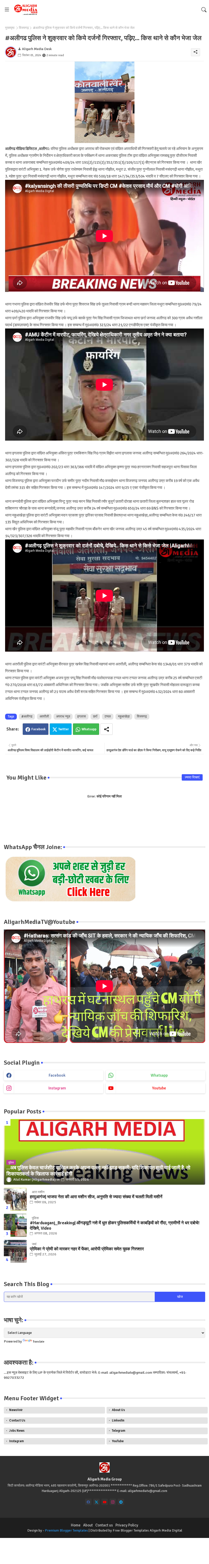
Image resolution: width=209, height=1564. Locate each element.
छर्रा (95, 716)
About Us (118, 1410)
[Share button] (106, 729)
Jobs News (16, 1431)
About (88, 1525)
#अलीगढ (26, 716)
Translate (38, 1341)
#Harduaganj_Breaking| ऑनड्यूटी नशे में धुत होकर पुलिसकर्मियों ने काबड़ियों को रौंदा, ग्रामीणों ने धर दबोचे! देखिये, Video (115, 1225)
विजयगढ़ (24, 28)
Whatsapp (89, 729)
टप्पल (107, 716)
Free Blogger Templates (131, 1530)
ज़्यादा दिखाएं (192, 777)
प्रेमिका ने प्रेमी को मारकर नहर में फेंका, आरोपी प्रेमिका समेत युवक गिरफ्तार (87, 1249)
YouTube (118, 1441)
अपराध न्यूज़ (63, 716)
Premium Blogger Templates (66, 1530)
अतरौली (44, 716)
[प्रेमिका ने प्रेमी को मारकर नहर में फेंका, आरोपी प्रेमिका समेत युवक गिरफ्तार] (15, 1251)
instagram (57, 1088)
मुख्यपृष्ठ (10, 28)
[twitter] (96, 1502)
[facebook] (88, 1502)
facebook (57, 1075)
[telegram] (121, 1502)
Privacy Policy (126, 1525)
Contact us (104, 1525)
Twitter (63, 729)
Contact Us (17, 1420)
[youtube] (104, 1502)
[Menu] (7, 9)
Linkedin (118, 1420)
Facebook (38, 729)
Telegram (118, 1431)
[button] (204, 10)
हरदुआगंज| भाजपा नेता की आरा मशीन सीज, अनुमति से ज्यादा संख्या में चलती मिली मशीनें (96, 1197)
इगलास (81, 716)
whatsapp (159, 1075)
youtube (159, 1088)
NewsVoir (16, 1410)
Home (76, 1525)
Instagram (16, 1441)
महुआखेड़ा (124, 716)
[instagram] (113, 1502)
